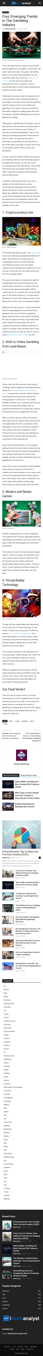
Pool (5, 1150)
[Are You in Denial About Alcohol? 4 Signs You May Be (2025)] (8, 955)
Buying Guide (9, 1003)
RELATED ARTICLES (11, 775)
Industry (7, 1084)
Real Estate (8, 1153)
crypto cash (35, 253)
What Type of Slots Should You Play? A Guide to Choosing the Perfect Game (27, 795)
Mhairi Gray (6, 857)
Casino (6, 1017)
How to (6, 1080)
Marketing (7, 1129)
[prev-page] (3, 815)
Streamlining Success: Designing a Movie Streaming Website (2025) (28, 907)
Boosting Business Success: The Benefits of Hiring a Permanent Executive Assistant (28, 931)
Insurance (7, 1091)
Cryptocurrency (9, 1021)
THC (5, 1181)
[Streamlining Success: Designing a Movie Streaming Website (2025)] (8, 908)
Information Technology (13, 1087)
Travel (6, 1192)
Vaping (6, 1195)
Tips (5, 1185)
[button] (4, 3)
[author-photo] (21, 761)
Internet (7, 1094)
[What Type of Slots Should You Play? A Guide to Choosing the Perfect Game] (8, 795)
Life (5, 1118)
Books (6, 996)
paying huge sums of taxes (18, 335)
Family (6, 1035)
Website (7, 1199)
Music (6, 1139)
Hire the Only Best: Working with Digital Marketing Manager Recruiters (27, 919)
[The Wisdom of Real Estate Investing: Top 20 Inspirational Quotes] (8, 896)
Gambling (11, 9)
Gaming (7, 1066)
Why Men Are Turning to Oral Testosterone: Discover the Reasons (11, 735)
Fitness (6, 1049)
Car (5, 1010)
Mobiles (7, 1132)
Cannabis (7, 1007)
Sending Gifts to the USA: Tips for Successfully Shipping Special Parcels (28, 966)
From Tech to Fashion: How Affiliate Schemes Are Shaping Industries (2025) (27, 873)
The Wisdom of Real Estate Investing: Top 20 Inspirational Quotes (27, 896)
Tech (5, 1178)
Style (5, 1174)
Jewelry (6, 1105)
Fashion (7, 1038)
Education (7, 1028)
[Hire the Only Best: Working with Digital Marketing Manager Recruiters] (8, 920)
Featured (7, 1042)
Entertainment (9, 1031)
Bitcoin (6, 989)
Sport (6, 1171)
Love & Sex (8, 1122)
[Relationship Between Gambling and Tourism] (8, 807)
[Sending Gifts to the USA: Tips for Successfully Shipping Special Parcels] (8, 966)
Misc (26, 1347)
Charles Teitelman (10, 29)
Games (6, 1063)
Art (5, 986)
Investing (7, 1101)
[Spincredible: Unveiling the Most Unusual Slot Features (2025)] (8, 784)
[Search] (40, 3)
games (32, 721)
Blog (5, 993)
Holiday (6, 1073)
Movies (6, 1136)
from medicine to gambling (20, 633)
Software (7, 1167)
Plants (6, 1146)
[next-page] (7, 815)
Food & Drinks (9, 1056)
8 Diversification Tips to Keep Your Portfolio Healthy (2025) (20, 853)
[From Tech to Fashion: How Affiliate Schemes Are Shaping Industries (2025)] (8, 873)
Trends (5, 724)
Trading (7, 1188)
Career (6, 1014)
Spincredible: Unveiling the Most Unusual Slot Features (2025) (27, 784)
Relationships (9, 1157)
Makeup (7, 1125)
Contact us (29, 1349)
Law (5, 1115)
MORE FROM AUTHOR (29, 775)
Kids (5, 1108)
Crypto (17, 721)
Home (4, 9)
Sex (5, 1160)
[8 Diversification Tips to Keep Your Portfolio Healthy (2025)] (21, 834)
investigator (8, 1098)
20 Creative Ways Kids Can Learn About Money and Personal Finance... (28, 943)
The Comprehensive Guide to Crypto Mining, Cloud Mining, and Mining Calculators (31, 737)
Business (7, 1000)
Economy (7, 1024)
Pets (5, 1143)
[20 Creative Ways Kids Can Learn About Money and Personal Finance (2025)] (8, 943)
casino (11, 721)
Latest (6, 1111)
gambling (25, 721)
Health (6, 1070)
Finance (7, 1045)
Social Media (8, 1164)
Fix (5, 1052)
